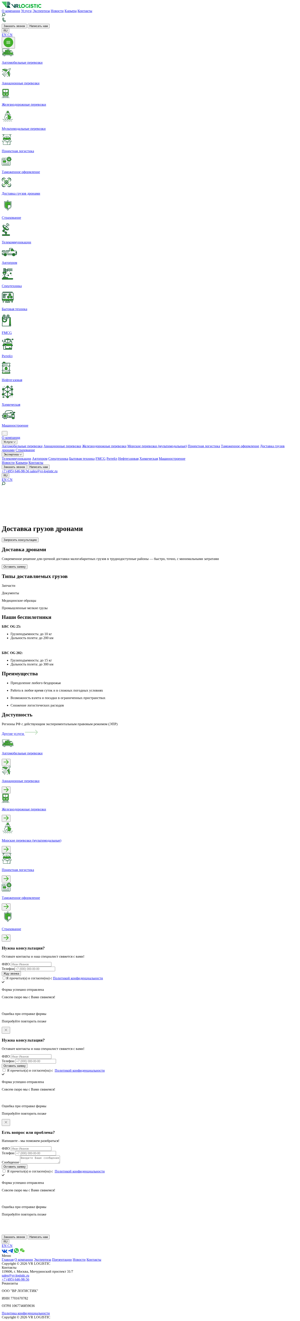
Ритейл (112, 458)
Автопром (39, 458)
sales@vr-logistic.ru (44, 471)
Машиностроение (172, 458)
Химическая (148, 458)
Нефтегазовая (128, 458)
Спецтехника (58, 458)
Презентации (62, 1259)
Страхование (25, 450)
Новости (57, 11)
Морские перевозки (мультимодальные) (157, 446)
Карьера (71, 11)
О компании (11, 11)
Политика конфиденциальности (26, 1313)
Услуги (26, 11)
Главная (8, 1259)
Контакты (85, 11)
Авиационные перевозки (62, 446)
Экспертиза (41, 11)
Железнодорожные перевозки (104, 446)
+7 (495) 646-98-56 (16, 471)
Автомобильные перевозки (22, 446)
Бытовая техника (82, 458)
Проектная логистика (204, 446)
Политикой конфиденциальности (78, 978)
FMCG (101, 458)
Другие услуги (13, 734)
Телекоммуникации (16, 458)
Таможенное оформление (240, 446)
